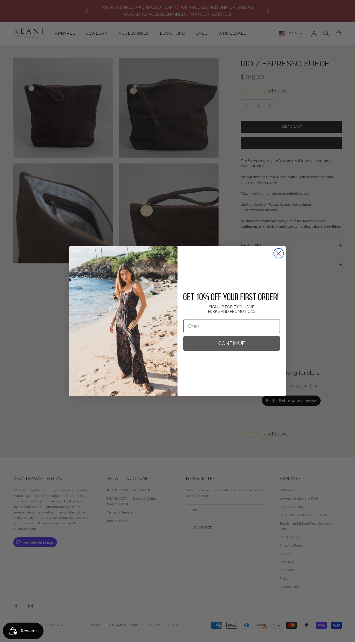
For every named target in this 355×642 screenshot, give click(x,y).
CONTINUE (231, 343)
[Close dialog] (278, 253)
